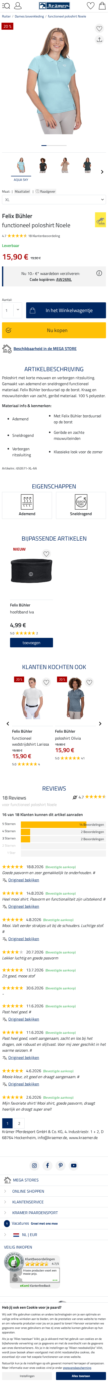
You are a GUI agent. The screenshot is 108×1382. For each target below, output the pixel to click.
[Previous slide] (6, 172)
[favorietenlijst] (90, 5)
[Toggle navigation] (6, 6)
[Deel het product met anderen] (99, 39)
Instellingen (27, 1376)
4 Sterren (9, 831)
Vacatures (32, 1223)
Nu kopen (57, 330)
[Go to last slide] (8, 724)
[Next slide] (102, 172)
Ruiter (6, 16)
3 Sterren (9, 838)
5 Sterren (9, 823)
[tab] (43, 145)
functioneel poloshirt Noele (67, 16)
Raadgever (48, 191)
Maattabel (22, 191)
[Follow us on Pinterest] (61, 1166)
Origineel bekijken (23, 880)
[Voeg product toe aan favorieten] (99, 28)
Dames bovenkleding (29, 16)
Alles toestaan (81, 1376)
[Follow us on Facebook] (47, 1166)
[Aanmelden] (18, 5)
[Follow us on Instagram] (34, 1166)
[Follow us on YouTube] (74, 1166)
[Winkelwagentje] (102, 5)
